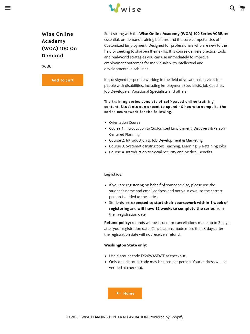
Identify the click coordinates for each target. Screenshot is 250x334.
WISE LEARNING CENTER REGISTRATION (115, 316)
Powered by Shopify (166, 316)
